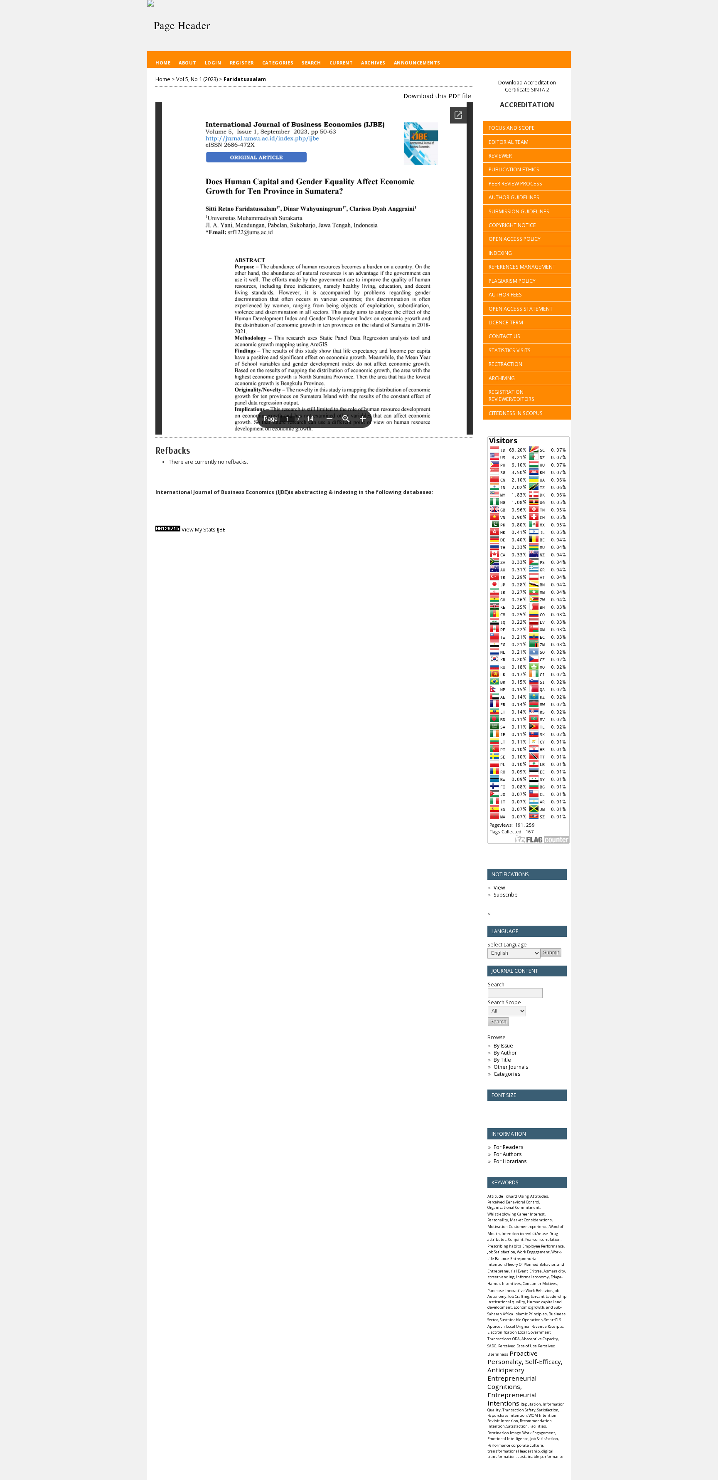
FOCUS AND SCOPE (512, 127)
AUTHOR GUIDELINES (514, 197)
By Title (502, 1059)
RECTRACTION (505, 364)
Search (311, 62)
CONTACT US (504, 336)
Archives (373, 62)
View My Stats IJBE (204, 529)
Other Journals (511, 1066)
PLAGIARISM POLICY (512, 280)
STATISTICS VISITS (510, 350)
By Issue (503, 1045)
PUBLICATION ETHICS (514, 169)
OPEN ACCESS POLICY (515, 238)
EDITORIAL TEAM (509, 142)
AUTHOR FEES (505, 294)
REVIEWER (500, 155)
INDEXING (500, 253)
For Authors (507, 1154)
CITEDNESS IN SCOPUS (516, 413)
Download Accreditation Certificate (527, 86)
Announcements (417, 62)
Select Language (507, 944)
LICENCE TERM (506, 322)
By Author (505, 1052)
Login (213, 62)
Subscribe (506, 894)
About (188, 62)
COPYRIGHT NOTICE (512, 225)
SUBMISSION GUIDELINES (519, 211)
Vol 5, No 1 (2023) (197, 79)
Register (242, 62)
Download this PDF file (437, 95)
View (499, 887)
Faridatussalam (245, 79)
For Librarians (510, 1161)
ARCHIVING (502, 378)
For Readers (508, 1147)
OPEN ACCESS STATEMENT (521, 308)
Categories (507, 1073)
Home (162, 62)
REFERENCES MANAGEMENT (522, 266)
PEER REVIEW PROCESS (515, 183)
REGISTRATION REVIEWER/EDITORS (511, 395)
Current (341, 62)
